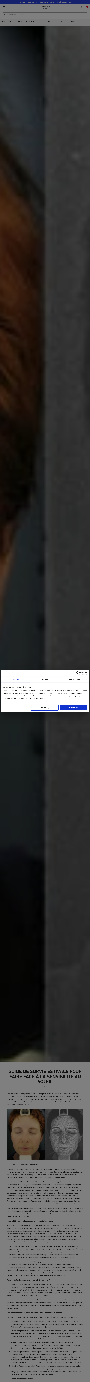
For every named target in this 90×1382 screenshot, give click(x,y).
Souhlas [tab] (15, 679)
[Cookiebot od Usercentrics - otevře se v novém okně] (77, 673)
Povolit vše (73, 708)
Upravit (43, 708)
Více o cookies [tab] (74, 679)
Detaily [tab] (45, 679)
